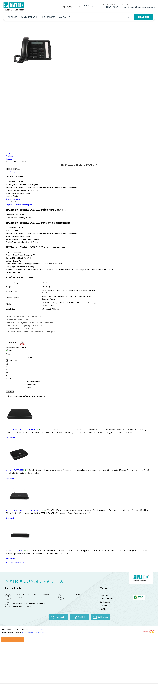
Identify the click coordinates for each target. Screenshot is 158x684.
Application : (110, 430)
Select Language (90, 6)
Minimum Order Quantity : (70, 430)
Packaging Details (13, 267)
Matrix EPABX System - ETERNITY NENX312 (24, 510)
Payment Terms (12, 255)
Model (8, 228)
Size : (130, 430)
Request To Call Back (14, 205)
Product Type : (135, 470)
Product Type (11, 242)
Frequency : (85, 433)
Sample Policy (11, 264)
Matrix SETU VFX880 (14, 470)
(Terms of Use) (40, 630)
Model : (38, 433)
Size (7, 239)
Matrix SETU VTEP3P (14, 550)
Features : (59, 433)
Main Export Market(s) (14, 269)
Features (9, 233)
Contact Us (64, 17)
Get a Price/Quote (13, 172)
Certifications (11, 272)
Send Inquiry (27, 205)
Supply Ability (11, 258)
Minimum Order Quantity (15, 218)
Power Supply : (117, 433)
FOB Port (9, 252)
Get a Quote (143, 17)
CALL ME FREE (24, 562)
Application (10, 236)
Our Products (48, 17)
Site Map (103, 609)
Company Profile (29, 17)
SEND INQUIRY (12, 562)
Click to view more (13, 199)
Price (8, 215)
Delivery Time (11, 261)
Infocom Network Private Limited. (33, 632)
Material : (88, 430)
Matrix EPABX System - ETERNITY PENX (22, 430)
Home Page (12, 17)
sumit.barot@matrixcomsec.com (139, 7)
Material (9, 230)
